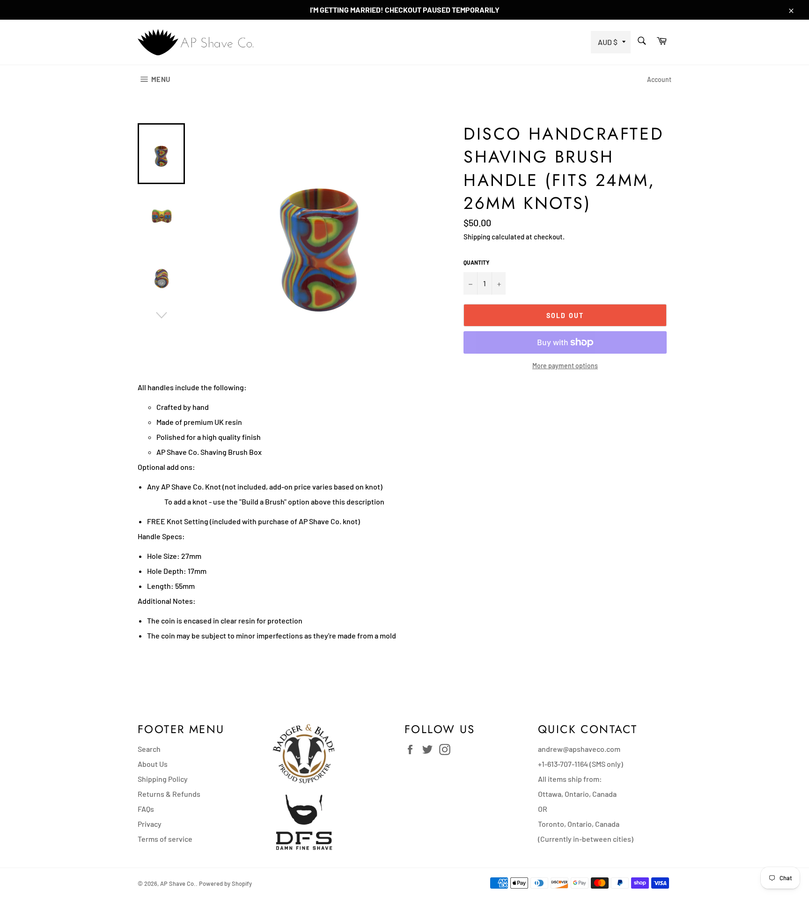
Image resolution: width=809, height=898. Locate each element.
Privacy (150, 823)
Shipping (476, 236)
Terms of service (165, 838)
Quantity (476, 262)
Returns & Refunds (169, 793)
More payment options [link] (565, 366)
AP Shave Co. (178, 883)
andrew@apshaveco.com (579, 748)
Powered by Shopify (225, 883)
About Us (153, 763)
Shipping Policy (163, 778)
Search (149, 748)
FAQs (146, 808)
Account (659, 79)
